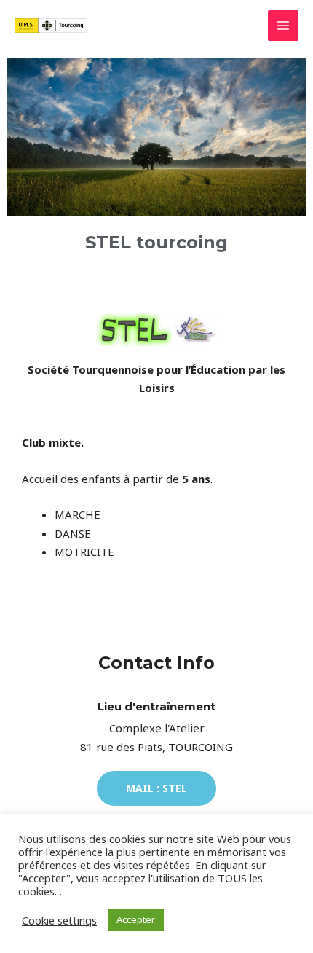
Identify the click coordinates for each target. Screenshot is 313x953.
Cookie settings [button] (59, 920)
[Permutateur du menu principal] (283, 26)
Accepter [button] (135, 919)
